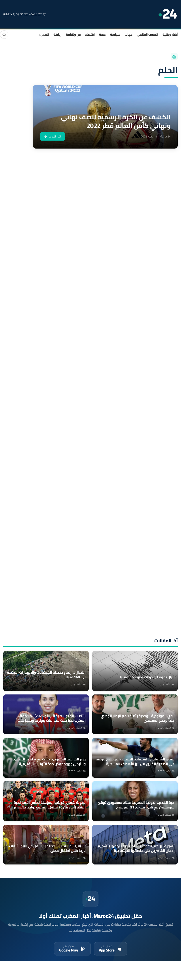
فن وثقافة (73, 34)
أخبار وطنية (170, 34)
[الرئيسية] (174, 56)
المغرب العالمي (147, 34)
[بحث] (4, 34)
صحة (102, 34)
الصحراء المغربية (38, 34)
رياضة (57, 34)
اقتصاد (90, 34)
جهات (128, 34)
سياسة (115, 34)
